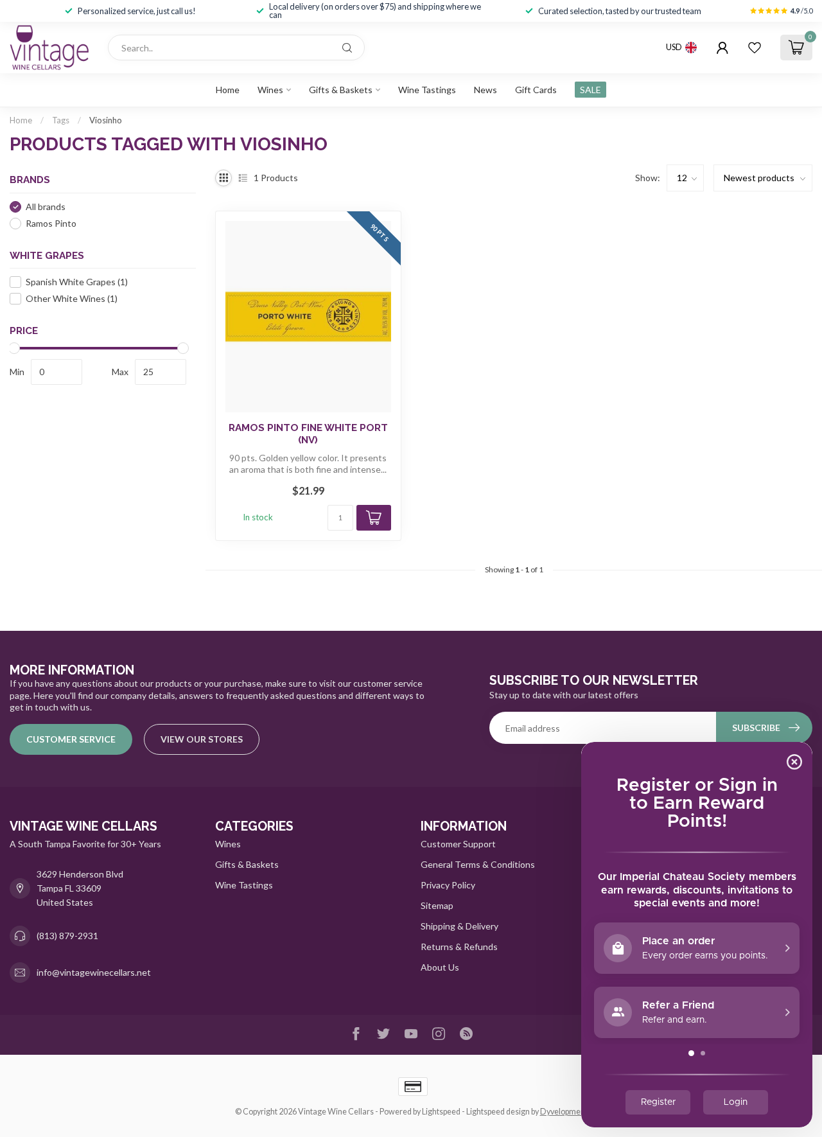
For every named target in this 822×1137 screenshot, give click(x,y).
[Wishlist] (754, 47)
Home (228, 89)
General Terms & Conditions (478, 864)
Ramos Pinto (51, 223)
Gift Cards (536, 89)
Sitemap (437, 905)
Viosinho (105, 120)
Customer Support (458, 843)
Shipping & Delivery (459, 926)
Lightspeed (441, 1111)
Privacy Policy (448, 884)
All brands (46, 206)
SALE (590, 89)
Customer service (71, 739)
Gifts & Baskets (340, 89)
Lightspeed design (498, 1111)
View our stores (202, 739)
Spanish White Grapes (77, 281)
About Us (440, 967)
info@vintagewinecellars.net (94, 972)
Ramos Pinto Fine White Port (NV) (308, 433)
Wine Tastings (427, 89)
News (485, 89)
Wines (270, 89)
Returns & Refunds (459, 946)
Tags (60, 120)
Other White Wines (72, 298)
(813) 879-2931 (67, 935)
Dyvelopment (564, 1111)
